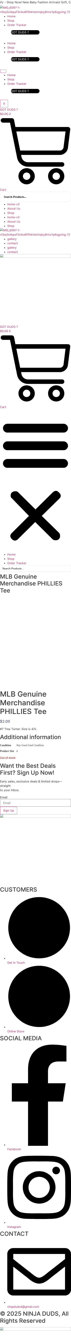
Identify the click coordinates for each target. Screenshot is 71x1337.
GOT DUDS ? (20, 32)
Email (3, 797)
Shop (10, 20)
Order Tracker (16, 25)
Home (11, 16)
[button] (35, 480)
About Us (13, 208)
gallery (12, 239)
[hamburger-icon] (3, 71)
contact (12, 243)
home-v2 (13, 204)
